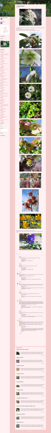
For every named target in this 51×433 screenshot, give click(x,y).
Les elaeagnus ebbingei (19, 381)
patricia (20, 311)
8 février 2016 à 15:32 (22, 283)
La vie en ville (2, 102)
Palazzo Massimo (3, 70)
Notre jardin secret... (3, 84)
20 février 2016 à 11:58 (24, 300)
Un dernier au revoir (3, 87)
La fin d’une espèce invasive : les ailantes (22, 349)
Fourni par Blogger (31, 431)
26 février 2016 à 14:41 (22, 320)
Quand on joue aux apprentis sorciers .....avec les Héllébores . (4, 93)
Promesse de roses (3, 66)
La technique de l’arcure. (20, 373)
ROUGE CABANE (3, 81)
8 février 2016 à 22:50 (28, 277)
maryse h (20, 300)
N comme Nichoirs (3, 111)
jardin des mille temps (21, 1)
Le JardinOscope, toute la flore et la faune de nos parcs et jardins (5, 54)
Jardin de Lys (2, 113)
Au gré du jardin (2, 92)
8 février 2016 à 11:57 (23, 273)
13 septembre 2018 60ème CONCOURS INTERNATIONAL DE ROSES (5, 106)
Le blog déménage (3, 114)
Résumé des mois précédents (4, 82)
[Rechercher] (45, 2)
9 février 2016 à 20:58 (24, 292)
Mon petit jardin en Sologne (4, 75)
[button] (16, 253)
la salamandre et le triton (20, 365)
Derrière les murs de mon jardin (4, 116)
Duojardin (20, 292)
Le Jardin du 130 (3, 89)
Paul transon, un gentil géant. (20, 414)
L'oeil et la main (2, 60)
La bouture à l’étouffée (19, 357)
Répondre (20, 263)
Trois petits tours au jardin (4, 78)
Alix (19, 320)
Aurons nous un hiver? (3, 99)
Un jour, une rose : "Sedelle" (4, 58)
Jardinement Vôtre (3, 108)
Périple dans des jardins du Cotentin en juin (4, 73)
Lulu (19, 283)
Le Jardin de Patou (3, 57)
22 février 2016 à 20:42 (23, 311)
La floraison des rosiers (20, 422)
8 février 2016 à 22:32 (28, 267)
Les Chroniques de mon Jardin (4, 95)
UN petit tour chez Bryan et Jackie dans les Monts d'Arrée (5, 79)
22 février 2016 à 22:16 (28, 305)
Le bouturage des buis (19, 389)
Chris (19, 273)
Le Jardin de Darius (3, 101)
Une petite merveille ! (3, 90)
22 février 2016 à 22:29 (28, 314)
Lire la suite (42, 355)
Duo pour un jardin (3, 72)
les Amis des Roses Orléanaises (5, 104)
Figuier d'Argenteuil (3, 51)
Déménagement (2, 76)
